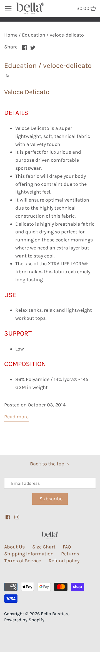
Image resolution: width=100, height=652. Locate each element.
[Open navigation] (8, 8)
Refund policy (64, 561)
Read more (16, 417)
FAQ (67, 547)
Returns (70, 554)
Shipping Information (29, 554)
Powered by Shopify (24, 619)
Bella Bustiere (55, 613)
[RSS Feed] (7, 75)
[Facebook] (8, 516)
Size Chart (44, 547)
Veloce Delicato (26, 92)
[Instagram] (16, 516)
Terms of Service (22, 561)
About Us (14, 547)
